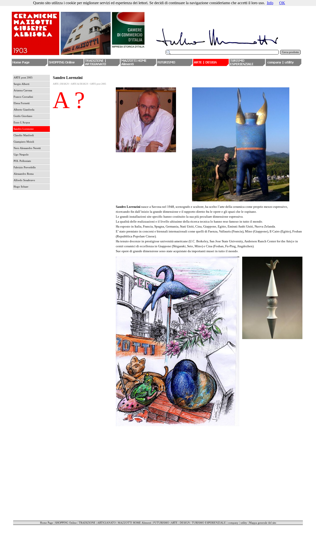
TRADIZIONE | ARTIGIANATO (97, 522)
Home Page (46, 522)
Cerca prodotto (290, 52)
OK (282, 3)
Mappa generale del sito (262, 522)
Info (270, 3)
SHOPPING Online (66, 522)
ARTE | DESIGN (180, 522)
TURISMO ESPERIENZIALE (209, 522)
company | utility (237, 522)
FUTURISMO (161, 522)
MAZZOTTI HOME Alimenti (134, 522)
